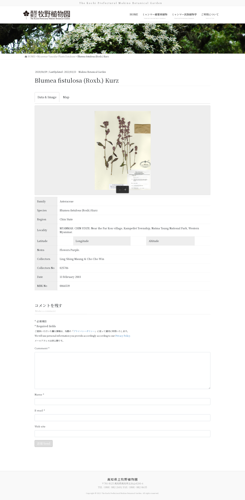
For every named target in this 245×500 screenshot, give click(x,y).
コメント (42, 348)
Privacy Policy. (123, 335)
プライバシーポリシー (84, 331)
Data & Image (46, 97)
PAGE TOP (236, 481)
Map (66, 97)
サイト (40, 426)
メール (40, 410)
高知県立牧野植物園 (122, 479)
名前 (39, 394)
